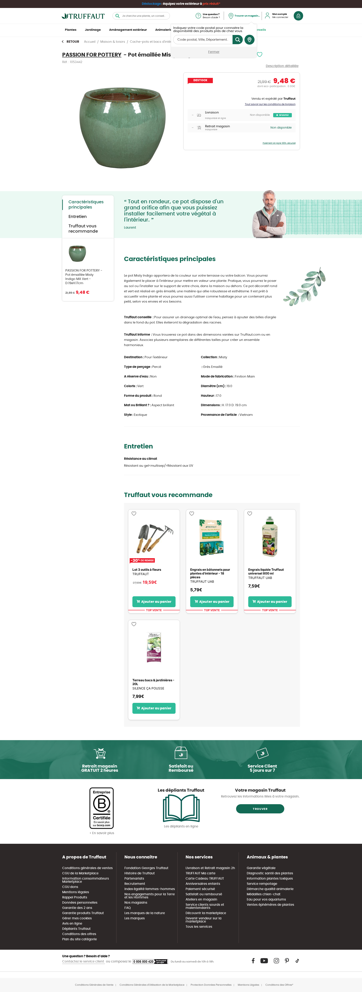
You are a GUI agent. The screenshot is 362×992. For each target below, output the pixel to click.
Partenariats (134, 878)
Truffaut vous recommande (83, 228)
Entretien (78, 217)
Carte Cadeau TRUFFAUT (205, 878)
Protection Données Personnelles (211, 985)
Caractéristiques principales (86, 204)
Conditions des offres (79, 934)
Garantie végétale (261, 868)
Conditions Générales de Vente (94, 985)
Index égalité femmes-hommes (149, 889)
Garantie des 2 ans (77, 908)
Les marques (134, 918)
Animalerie (163, 29)
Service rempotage (262, 883)
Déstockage (151, 3)
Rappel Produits (74, 897)
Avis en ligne (72, 923)
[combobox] (141, 15)
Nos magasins (135, 902)
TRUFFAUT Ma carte (200, 873)
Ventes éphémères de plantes (270, 904)
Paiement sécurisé (200, 889)
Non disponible (260, 115)
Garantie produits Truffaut (83, 913)
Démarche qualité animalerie (270, 889)
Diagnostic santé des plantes (270, 873)
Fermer (214, 52)
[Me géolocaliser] (249, 40)
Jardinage (93, 29)
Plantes (70, 29)
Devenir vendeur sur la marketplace (203, 920)
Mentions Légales (248, 985)
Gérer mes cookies (77, 918)
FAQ (127, 908)
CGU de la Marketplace (80, 873)
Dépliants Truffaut (76, 928)
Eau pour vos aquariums (266, 899)
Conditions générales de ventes (87, 868)
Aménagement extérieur (128, 29)
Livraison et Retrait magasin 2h (210, 868)
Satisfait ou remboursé (204, 894)
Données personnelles (79, 902)
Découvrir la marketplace (206, 913)
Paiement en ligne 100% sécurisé (279, 143)
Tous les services (199, 926)
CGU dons (70, 887)
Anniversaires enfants (203, 883)
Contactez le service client (83, 961)
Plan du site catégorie (79, 939)
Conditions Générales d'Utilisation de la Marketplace (152, 985)
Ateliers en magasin (201, 899)
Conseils (259, 29)
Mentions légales (75, 892)
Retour (73, 41)
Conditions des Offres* (279, 985)
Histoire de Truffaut (139, 873)
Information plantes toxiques (270, 878)
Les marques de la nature (144, 913)
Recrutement (134, 883)
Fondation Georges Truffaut (146, 868)
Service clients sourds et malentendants (205, 906)
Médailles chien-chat (264, 894)
